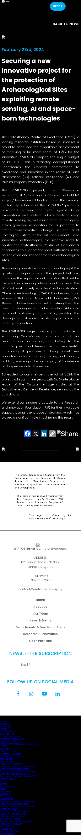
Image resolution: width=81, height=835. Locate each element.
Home (40, 600)
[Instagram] (31, 693)
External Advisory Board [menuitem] (12, 756)
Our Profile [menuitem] (5, 726)
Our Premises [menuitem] (7, 734)
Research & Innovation (40, 634)
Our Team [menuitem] (5, 749)
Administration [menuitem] (7, 761)
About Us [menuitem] (4, 724)
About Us (40, 607)
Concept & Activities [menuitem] (10, 736)
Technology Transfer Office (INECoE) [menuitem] (19, 776)
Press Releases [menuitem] (8, 786)
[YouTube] (44, 693)
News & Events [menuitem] (8, 779)
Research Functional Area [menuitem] (13, 814)
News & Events (40, 620)
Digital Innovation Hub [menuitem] (11, 741)
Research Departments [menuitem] (12, 764)
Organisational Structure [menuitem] (12, 739)
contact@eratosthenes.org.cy (40, 589)
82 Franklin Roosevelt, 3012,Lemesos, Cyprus (40, 564)
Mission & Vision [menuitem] (8, 731)
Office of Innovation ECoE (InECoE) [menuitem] (18, 744)
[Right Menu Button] (3, 716)
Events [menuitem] (3, 784)
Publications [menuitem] (6, 829)
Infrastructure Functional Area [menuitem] (15, 811)
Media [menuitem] (3, 789)
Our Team (40, 613)
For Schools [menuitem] (6, 796)
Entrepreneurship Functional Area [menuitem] (17, 821)
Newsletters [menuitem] (6, 791)
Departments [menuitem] (6, 799)
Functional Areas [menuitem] (8, 809)
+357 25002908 (40, 580)
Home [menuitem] (3, 721)
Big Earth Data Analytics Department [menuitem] (18, 771)
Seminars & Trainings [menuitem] (11, 819)
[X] (36, 433)
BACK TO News (66, 23)
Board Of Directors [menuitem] (9, 751)
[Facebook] (18, 693)
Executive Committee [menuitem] (10, 754)
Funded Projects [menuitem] (8, 826)
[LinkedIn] (58, 693)
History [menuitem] (3, 729)
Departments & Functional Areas (40, 627)
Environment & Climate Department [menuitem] (17, 766)
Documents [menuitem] (6, 794)
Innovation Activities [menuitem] (10, 831)
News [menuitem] (3, 781)
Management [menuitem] (6, 759)
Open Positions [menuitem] (7, 834)
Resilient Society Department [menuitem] (14, 769)
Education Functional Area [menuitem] (13, 816)
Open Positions (40, 641)
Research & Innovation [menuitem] (11, 824)
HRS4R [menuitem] (4, 746)
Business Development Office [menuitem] (15, 774)
